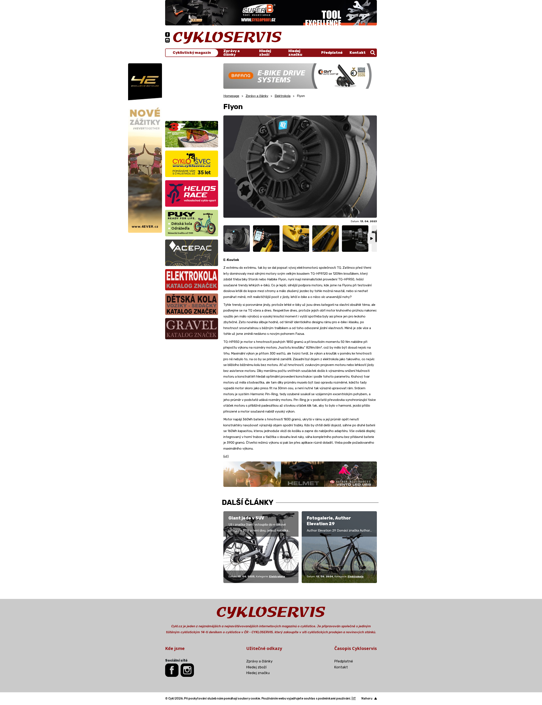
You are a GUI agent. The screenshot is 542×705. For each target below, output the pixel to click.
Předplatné (332, 52)
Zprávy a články (231, 53)
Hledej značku (295, 53)
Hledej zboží (265, 53)
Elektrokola (282, 96)
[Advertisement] (191, 89)
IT (354, 698)
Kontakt (358, 52)
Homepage (231, 96)
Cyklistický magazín (192, 52)
